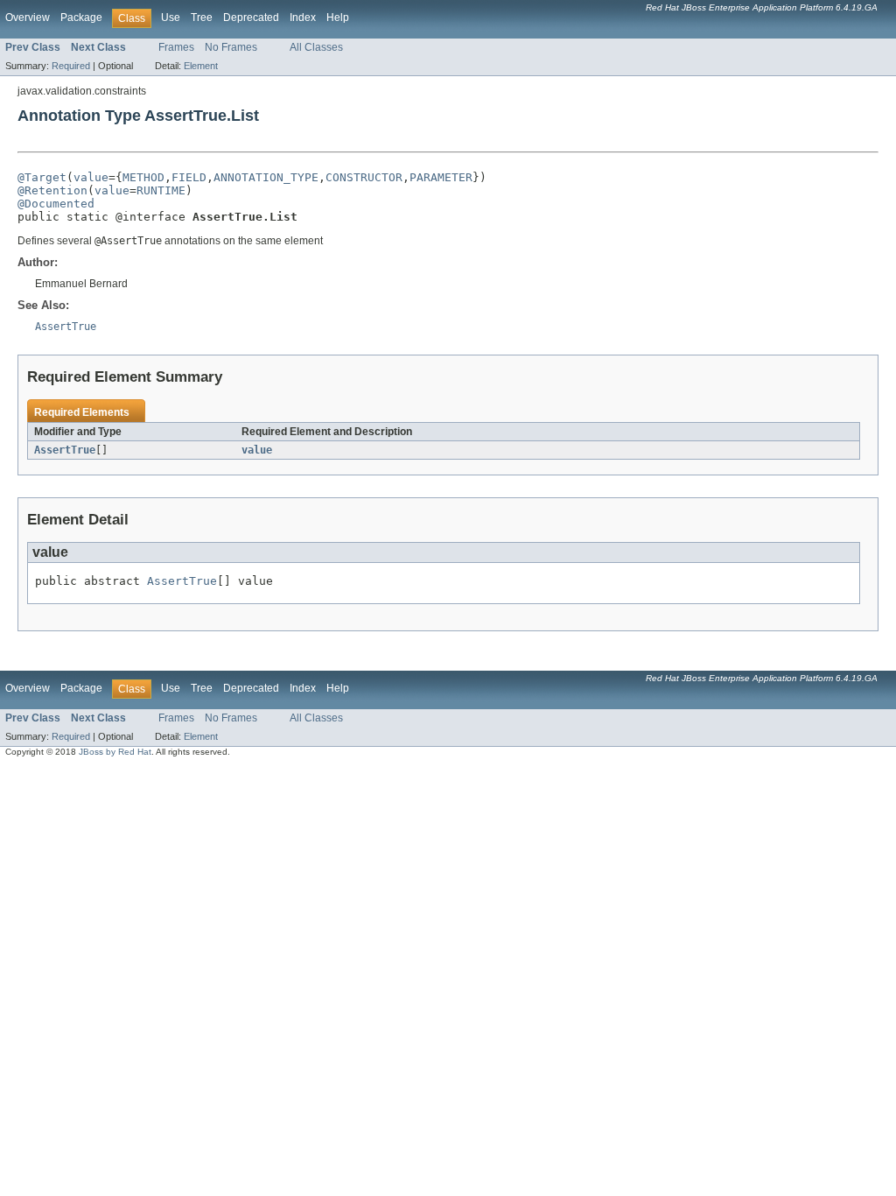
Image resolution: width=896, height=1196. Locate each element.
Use (170, 17)
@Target (42, 177)
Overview (27, 17)
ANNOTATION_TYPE (266, 177)
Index (303, 17)
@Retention (53, 190)
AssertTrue (64, 450)
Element (201, 65)
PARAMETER (441, 177)
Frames (176, 47)
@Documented (56, 203)
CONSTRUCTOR (364, 177)
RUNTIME (161, 190)
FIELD (189, 177)
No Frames (231, 47)
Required (71, 65)
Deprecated (251, 17)
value (91, 177)
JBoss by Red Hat (115, 751)
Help (337, 17)
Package (81, 17)
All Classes (316, 47)
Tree (202, 17)
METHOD (143, 177)
